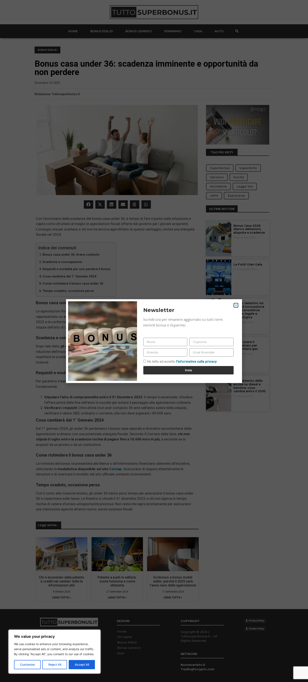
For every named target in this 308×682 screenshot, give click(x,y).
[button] (236, 305)
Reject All (54, 664)
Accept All (82, 664)
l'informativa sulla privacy (196, 362)
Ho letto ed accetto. (182, 362)
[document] (154, 341)
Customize (27, 664)
